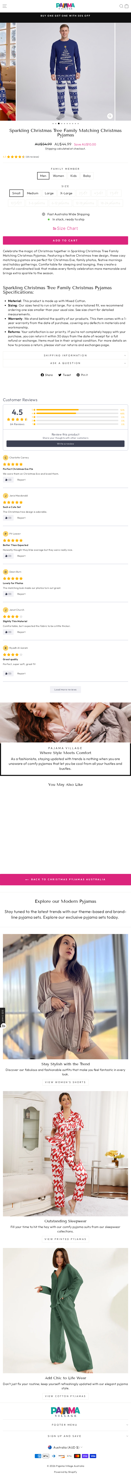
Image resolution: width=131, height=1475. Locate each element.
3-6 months (36, 203)
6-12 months (60, 203)
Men (43, 176)
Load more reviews (65, 689)
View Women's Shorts (65, 1082)
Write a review (65, 443)
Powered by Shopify (65, 1471)
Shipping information (65, 355)
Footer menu (65, 1424)
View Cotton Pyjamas (65, 1396)
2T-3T (83, 193)
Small (16, 193)
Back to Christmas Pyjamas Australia (68, 879)
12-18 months (85, 203)
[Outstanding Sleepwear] (65, 1153)
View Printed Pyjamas (65, 1239)
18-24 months (110, 203)
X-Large (66, 193)
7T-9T (114, 193)
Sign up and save (65, 1436)
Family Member (65, 168)
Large (49, 193)
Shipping (50, 148)
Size (66, 186)
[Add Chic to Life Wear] (65, 1310)
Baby (87, 176)
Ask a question (65, 363)
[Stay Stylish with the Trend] (65, 996)
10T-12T (16, 203)
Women (58, 176)
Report (21, 479)
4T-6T (98, 193)
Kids (73, 176)
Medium (33, 193)
